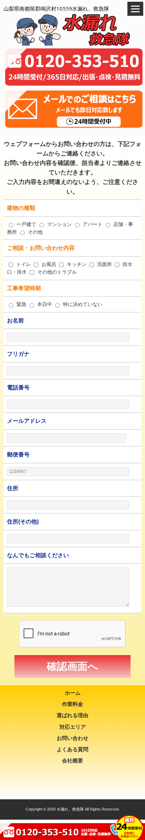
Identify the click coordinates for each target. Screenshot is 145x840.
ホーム (73, 693)
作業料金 (72, 704)
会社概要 (72, 761)
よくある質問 (72, 749)
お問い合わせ (72, 738)
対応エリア (72, 727)
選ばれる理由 (72, 715)
